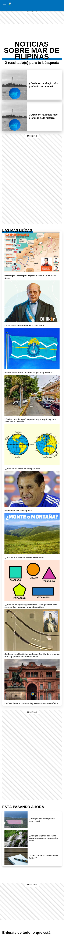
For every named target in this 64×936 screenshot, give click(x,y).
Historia (47, 16)
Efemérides (47, 51)
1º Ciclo (47, 34)
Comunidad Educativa (47, 25)
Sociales (47, 37)
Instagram (58, 5)
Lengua (47, 44)
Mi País (47, 5)
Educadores (47, 30)
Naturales (47, 40)
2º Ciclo (47, 54)
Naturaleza (47, 12)
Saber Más (47, 9)
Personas (47, 20)
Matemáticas (47, 47)
